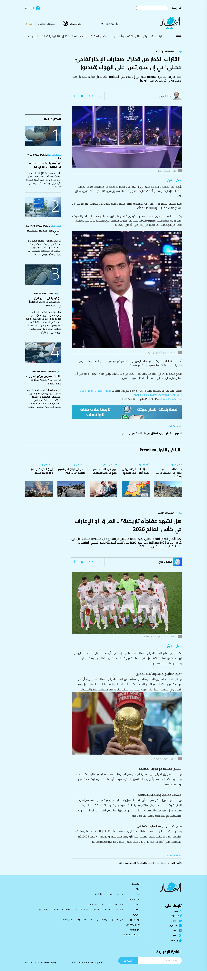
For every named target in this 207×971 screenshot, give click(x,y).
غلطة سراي (135, 433)
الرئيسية (157, 36)
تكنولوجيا (85, 36)
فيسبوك (175, 915)
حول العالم (67, 919)
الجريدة (29, 8)
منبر (102, 904)
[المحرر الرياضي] (178, 562)
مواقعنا (110, 24)
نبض (175, 930)
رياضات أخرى (43, 909)
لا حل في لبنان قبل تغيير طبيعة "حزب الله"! (71, 471)
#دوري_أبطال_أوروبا (99, 390)
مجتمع (110, 894)
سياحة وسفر (81, 919)
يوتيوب (174, 920)
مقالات (107, 36)
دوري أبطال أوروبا (154, 433)
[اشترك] (127, 412)
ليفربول (177, 433)
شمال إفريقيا (54, 155)
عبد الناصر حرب (165, 96)
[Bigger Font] (169, 180)
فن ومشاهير (117, 919)
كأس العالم (175, 863)
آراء (109, 904)
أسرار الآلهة (99, 894)
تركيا (58, 293)
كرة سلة (108, 909)
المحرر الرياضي (165, 561)
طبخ (91, 919)
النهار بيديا (32, 36)
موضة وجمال (102, 919)
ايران (146, 36)
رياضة (97, 36)
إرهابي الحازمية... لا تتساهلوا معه (44, 232)
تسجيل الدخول (46, 24)
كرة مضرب (96, 909)
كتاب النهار (55, 226)
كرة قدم (119, 909)
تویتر (176, 911)
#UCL (83, 390)
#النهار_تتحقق (50, 36)
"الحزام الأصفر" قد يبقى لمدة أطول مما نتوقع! (136, 471)
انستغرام (173, 925)
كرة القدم (153, 863)
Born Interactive (32, 962)
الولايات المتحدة (136, 863)
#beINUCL (140, 394)
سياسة (120, 894)
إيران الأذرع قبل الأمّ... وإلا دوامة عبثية (41, 471)
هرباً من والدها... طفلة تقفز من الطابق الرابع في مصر (45, 165)
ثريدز (175, 935)
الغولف (55, 909)
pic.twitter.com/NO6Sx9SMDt (164, 394)
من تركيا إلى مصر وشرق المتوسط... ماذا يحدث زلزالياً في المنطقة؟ (45, 302)
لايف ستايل (69, 36)
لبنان (138, 36)
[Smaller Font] (178, 180)
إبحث (174, 8)
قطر (168, 433)
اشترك (29, 24)
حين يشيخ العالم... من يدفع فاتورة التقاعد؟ (105, 471)
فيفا (163, 863)
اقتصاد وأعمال (123, 36)
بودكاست (75, 24)
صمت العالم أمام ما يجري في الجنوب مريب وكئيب (169, 473)
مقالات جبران (92, 904)
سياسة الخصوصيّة (131, 934)
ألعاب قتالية (66, 909)
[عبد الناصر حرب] (178, 96)
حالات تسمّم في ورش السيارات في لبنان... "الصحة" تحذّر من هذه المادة (43, 380)
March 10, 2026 (168, 399)
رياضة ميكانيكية (81, 909)
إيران (124, 433)
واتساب (174, 940)
